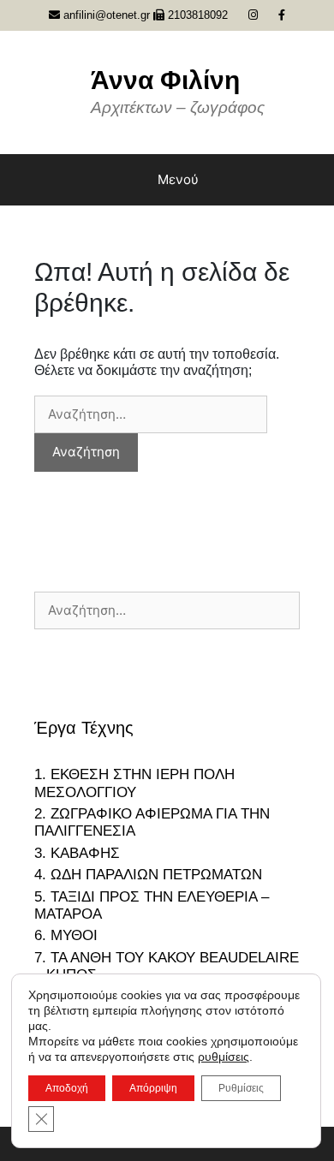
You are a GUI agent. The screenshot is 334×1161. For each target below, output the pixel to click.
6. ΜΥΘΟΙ (66, 935)
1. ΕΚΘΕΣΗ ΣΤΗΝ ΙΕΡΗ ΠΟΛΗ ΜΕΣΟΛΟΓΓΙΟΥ (134, 783)
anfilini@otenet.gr (105, 15)
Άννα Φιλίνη (165, 80)
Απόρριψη (153, 1088)
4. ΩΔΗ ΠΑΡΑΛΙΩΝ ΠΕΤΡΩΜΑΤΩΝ (148, 874)
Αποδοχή (66, 1088)
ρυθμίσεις (223, 1056)
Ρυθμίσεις (241, 1088)
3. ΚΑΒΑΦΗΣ (77, 853)
